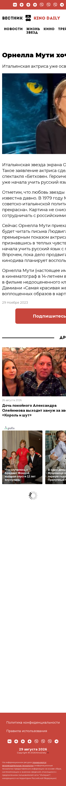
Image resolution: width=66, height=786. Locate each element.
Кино (49, 29)
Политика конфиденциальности (33, 722)
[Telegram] (62, 5)
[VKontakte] (15, 5)
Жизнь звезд (33, 31)
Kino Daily (31, 18)
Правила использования (26, 731)
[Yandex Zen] (22, 5)
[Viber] (42, 5)
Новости (13, 29)
